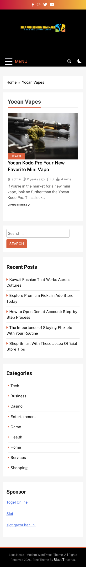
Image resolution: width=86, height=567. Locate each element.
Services (18, 457)
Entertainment (23, 416)
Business (18, 396)
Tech (15, 386)
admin (16, 179)
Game (16, 427)
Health (16, 156)
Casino (16, 406)
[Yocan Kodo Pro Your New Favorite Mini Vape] (43, 136)
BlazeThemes (64, 559)
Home (16, 447)
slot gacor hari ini (21, 525)
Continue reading (17, 204)
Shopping (19, 468)
